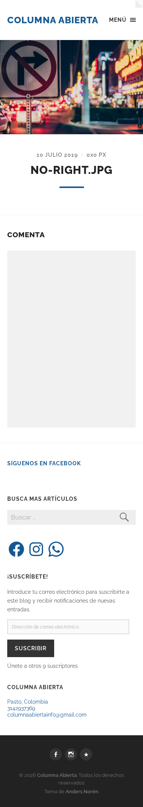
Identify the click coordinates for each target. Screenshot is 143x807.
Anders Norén (82, 791)
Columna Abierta (52, 20)
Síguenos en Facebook (44, 463)
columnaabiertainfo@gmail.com (47, 714)
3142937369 (21, 708)
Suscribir (31, 648)
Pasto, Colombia (27, 701)
